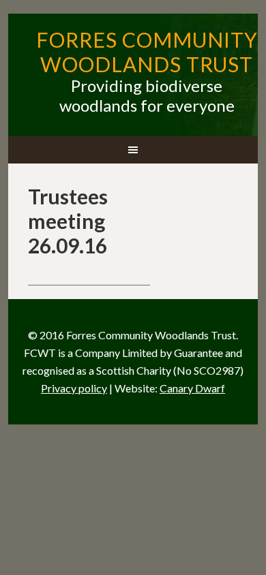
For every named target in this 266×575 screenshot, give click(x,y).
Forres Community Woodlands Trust (147, 51)
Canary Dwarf (192, 388)
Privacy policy (74, 388)
